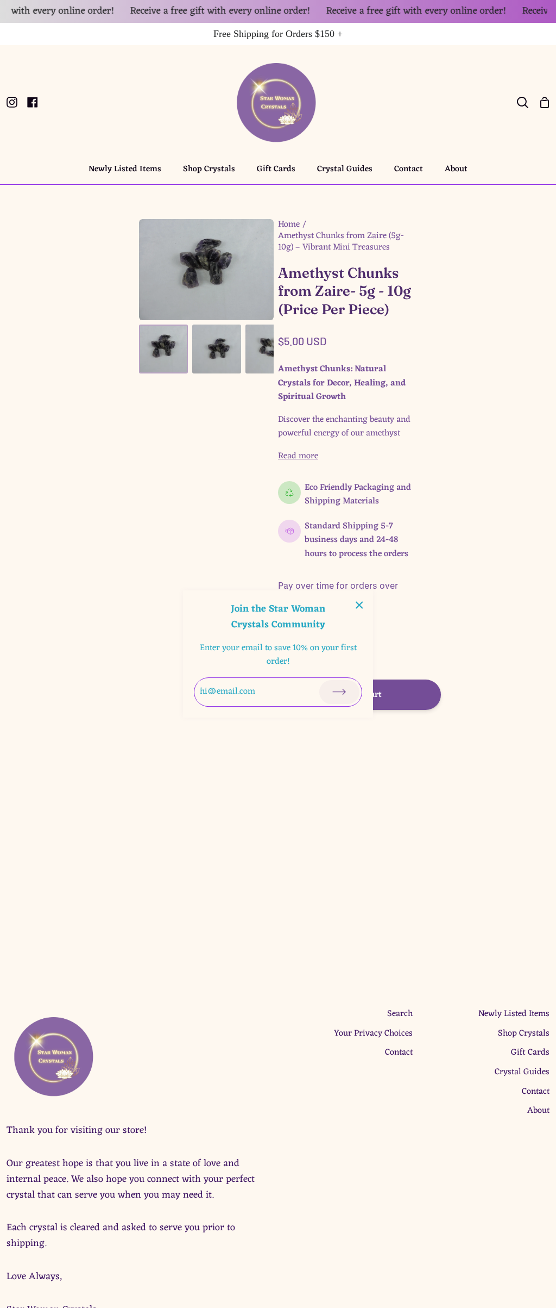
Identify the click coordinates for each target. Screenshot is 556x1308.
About (538, 1110)
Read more (298, 457)
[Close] (359, 605)
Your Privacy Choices (373, 1033)
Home (289, 225)
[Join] (339, 692)
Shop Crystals (523, 1033)
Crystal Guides (522, 1072)
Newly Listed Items (513, 1014)
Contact (399, 1052)
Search (400, 1014)
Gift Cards (530, 1052)
